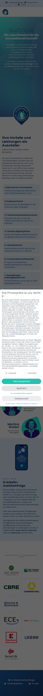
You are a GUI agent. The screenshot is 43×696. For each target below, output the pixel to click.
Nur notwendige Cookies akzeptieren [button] (21, 393)
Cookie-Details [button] (10, 403)
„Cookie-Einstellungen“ (17, 334)
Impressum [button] (34, 403)
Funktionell (32, 373)
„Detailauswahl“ (21, 326)
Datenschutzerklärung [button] (23, 403)
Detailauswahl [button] (21, 398)
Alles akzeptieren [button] (21, 381)
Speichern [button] (22, 388)
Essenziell (12, 373)
